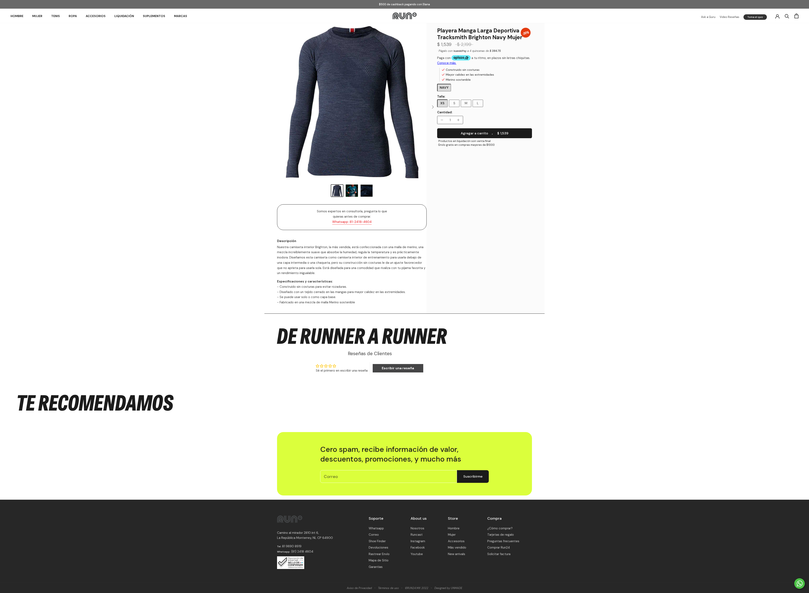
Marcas (180, 16)
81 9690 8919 (291, 546)
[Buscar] (787, 16)
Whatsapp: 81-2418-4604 (352, 222)
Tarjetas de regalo (500, 535)
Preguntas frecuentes (503, 541)
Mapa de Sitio (378, 560)
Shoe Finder (377, 541)
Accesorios (96, 16)
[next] (432, 107)
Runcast (417, 535)
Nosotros (417, 528)
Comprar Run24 (498, 547)
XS (442, 103)
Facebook (418, 547)
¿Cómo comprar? (500, 528)
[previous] (271, 107)
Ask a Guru (708, 17)
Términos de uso (388, 588)
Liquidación (124, 16)
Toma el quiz (755, 17)
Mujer (37, 16)
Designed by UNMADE (448, 588)
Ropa (73, 16)
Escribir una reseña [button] (398, 368)
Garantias (376, 567)
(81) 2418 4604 (302, 551)
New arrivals (456, 554)
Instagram (418, 541)
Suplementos (154, 16)
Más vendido (457, 547)
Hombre (17, 16)
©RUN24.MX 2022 (416, 588)
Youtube (417, 554)
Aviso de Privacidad (359, 588)
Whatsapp (376, 528)
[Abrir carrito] (796, 15)
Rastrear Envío (379, 554)
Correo (374, 535)
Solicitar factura (498, 554)
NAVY (444, 88)
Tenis (55, 16)
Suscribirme (472, 476)
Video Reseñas (729, 17)
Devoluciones (378, 547)
